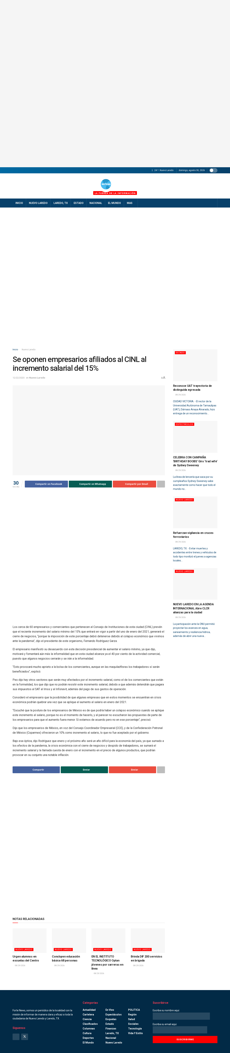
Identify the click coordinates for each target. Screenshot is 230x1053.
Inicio (19, 203)
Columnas (89, 1028)
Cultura (87, 1033)
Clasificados (90, 1023)
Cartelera (88, 1014)
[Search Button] (213, 203)
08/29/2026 (19, 965)
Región (132, 1014)
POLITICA (134, 1009)
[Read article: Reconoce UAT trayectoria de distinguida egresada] (195, 365)
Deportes (88, 1037)
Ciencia (87, 1019)
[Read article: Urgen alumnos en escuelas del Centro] (30, 940)
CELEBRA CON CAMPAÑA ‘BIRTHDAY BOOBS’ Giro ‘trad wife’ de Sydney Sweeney (195, 461)
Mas (129, 203)
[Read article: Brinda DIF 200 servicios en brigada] (148, 940)
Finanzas (110, 1028)
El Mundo (114, 203)
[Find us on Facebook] (16, 1037)
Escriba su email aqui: (165, 1024)
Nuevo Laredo (38, 203)
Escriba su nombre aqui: (166, 1010)
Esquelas (110, 1019)
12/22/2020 (18, 377)
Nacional (95, 203)
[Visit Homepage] (115, 186)
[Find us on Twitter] (24, 1037)
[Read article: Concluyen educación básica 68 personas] (69, 940)
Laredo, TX (61, 203)
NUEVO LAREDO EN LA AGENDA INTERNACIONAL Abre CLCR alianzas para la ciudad (193, 608)
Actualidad (89, 1009)
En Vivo (109, 1009)
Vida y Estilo (135, 1033)
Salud (131, 1019)
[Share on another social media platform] (161, 484)
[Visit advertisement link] (115, 83)
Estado (79, 203)
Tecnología (135, 1028)
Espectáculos (184, 424)
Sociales (133, 1023)
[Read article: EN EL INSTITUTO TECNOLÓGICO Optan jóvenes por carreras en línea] (108, 940)
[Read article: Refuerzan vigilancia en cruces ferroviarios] (195, 512)
